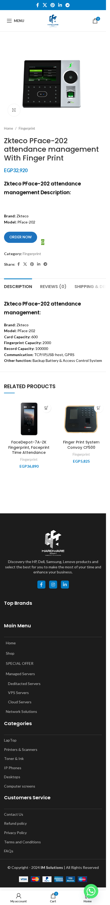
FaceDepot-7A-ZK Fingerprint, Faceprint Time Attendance (28, 447)
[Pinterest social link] (52, 5)
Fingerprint (27, 128)
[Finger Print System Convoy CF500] (81, 419)
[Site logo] (53, 20)
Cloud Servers (20, 702)
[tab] (18, 285)
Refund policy (15, 823)
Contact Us (13, 814)
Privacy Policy (15, 832)
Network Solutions (21, 711)
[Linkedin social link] (60, 5)
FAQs (8, 851)
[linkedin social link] (65, 585)
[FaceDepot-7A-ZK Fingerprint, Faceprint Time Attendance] (29, 419)
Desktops (12, 777)
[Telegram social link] (68, 5)
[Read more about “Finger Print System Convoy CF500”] (98, 408)
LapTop (10, 740)
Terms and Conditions (22, 842)
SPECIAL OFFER (19, 663)
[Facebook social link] (37, 5)
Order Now (20, 237)
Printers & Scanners (20, 749)
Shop (10, 653)
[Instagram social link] (53, 585)
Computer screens (19, 786)
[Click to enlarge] (14, 110)
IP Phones (12, 768)
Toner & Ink (14, 758)
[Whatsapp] (91, 891)
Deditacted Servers (24, 683)
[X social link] (45, 5)
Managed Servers (20, 673)
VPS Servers (18, 692)
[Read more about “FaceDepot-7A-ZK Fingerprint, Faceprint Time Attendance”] (46, 408)
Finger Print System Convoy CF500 (81, 444)
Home (8, 128)
